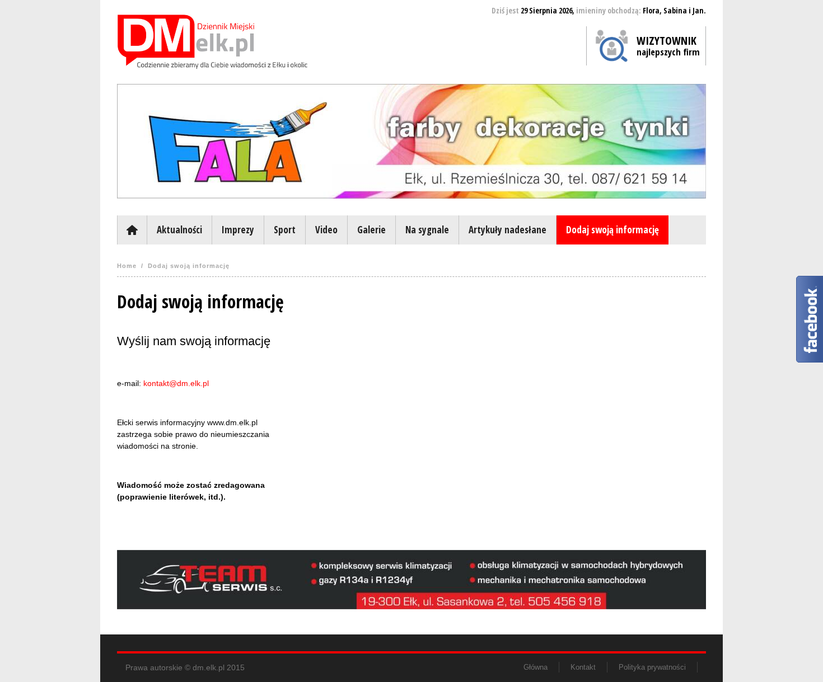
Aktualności (179, 229)
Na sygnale (427, 229)
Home (127, 265)
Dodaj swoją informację (612, 229)
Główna (132, 229)
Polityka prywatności (652, 667)
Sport (285, 229)
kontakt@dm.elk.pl (176, 383)
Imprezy (238, 229)
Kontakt (583, 667)
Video (326, 229)
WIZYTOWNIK (668, 45)
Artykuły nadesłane (507, 229)
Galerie (371, 229)
